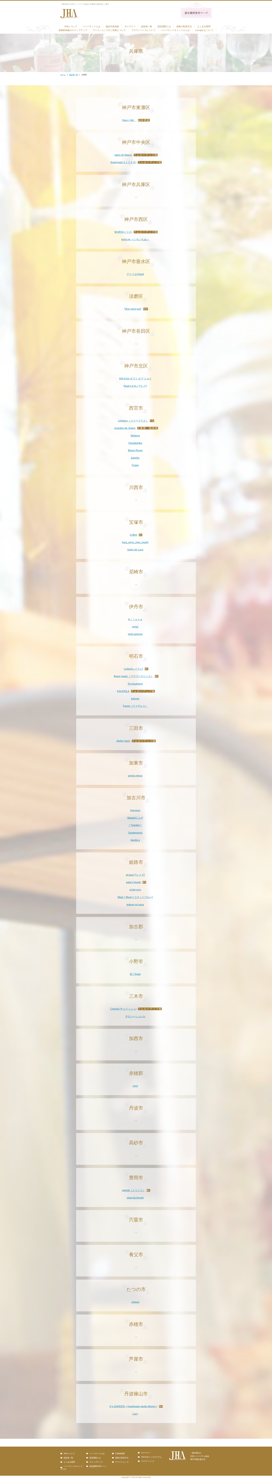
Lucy (135, 1413)
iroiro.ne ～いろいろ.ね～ (135, 239)
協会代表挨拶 (112, 26)
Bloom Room (135, 450)
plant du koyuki (135, 1197)
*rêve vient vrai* (133, 309)
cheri (135, 1086)
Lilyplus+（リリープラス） (133, 420)
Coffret (133, 535)
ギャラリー (130, 26)
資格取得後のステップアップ (73, 30)
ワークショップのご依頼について (109, 30)
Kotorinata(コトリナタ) (123, 162)
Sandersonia (135, 832)
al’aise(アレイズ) (135, 875)
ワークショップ (121, 1462)
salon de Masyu (123, 155)
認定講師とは (164, 26)
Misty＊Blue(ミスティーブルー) (135, 897)
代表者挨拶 (120, 1453)
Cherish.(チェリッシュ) (123, 1009)
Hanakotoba (135, 443)
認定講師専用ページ (97, 1466)
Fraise (135, 465)
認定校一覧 (146, 26)
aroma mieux (135, 775)
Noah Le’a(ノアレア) (135, 386)
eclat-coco (135, 889)
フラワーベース (147, 1461)
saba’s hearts (133, 882)
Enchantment (135, 683)
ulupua (135, 1302)
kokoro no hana (135, 904)
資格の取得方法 (184, 26)
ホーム (63, 75)
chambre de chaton (125, 428)
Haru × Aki (129, 120)
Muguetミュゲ (135, 817)
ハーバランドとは (91, 26)
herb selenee (135, 634)
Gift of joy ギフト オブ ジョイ (135, 378)
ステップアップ (96, 1462)
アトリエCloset (135, 274)
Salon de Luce (135, 549)
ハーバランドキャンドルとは (175, 30)
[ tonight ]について (204, 30)
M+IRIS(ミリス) (123, 232)
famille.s (135, 840)
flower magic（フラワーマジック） (133, 676)
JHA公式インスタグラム (151, 1457)
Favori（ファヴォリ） (135, 706)
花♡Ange (135, 974)
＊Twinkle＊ (135, 825)
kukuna (135, 698)
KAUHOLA (123, 691)
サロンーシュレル (135, 1016)
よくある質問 (203, 26)
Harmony (135, 810)
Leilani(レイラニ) (133, 669)
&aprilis (135, 458)
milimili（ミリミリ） (133, 1190)
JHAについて (70, 26)
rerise (135, 626)
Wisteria (135, 435)
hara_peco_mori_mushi (135, 542)
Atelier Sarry (123, 741)
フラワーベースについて (143, 30)
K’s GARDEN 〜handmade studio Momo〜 (133, 1406)
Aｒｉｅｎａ (135, 619)
